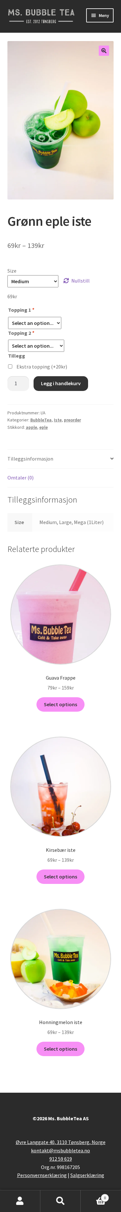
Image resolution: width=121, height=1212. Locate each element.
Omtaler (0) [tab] (20, 477)
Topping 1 (21, 310)
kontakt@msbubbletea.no (60, 1150)
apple (31, 427)
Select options (60, 704)
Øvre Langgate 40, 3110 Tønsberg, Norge (61, 1142)
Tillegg (16, 355)
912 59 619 (60, 1159)
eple (43, 427)
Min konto (20, 1201)
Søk (60, 1201)
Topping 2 (21, 333)
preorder (72, 420)
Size (11, 270)
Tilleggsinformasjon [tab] (30, 458)
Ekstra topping (41, 366)
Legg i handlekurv (61, 383)
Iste (58, 420)
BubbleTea (41, 420)
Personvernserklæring (42, 1175)
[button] (104, 51)
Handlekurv (93, 1195)
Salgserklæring (87, 1175)
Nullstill (80, 280)
